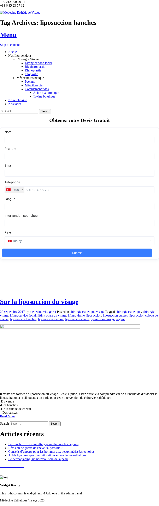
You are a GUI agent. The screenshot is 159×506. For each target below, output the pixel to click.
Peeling (30, 81)
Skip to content (10, 44)
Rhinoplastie (33, 70)
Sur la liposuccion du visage (39, 301)
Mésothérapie (33, 85)
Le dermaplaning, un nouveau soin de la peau (38, 459)
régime (120, 319)
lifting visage (76, 315)
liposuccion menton (51, 319)
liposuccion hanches (23, 319)
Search (4, 423)
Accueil (13, 52)
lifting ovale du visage (51, 315)
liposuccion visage (103, 319)
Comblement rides (37, 89)
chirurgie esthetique (128, 311)
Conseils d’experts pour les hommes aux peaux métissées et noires (51, 451)
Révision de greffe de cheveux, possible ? (35, 448)
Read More (7, 416)
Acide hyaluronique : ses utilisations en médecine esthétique (47, 455)
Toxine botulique (44, 96)
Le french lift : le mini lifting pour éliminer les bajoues (43, 444)
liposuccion (93, 315)
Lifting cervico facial (38, 63)
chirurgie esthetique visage (87, 311)
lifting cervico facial (23, 315)
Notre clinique (17, 100)
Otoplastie (31, 74)
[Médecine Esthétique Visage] (20, 12)
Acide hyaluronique (46, 92)
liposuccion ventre (77, 319)
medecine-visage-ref (43, 311)
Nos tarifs (14, 104)
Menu (8, 34)
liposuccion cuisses (115, 315)
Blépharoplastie (35, 66)
